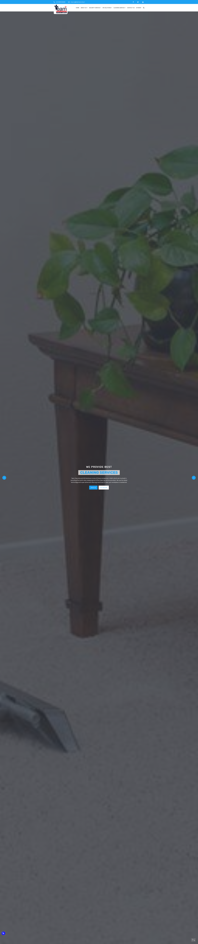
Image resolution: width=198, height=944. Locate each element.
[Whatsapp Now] (3, 933)
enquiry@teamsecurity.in (77, 2)
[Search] (143, 8)
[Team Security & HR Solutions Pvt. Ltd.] (61, 9)
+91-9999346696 (60, 2)
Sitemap (138, 7)
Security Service (94, 7)
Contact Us (131, 7)
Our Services (68, 488)
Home (77, 7)
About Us (84, 7)
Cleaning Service (119, 7)
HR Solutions (107, 7)
